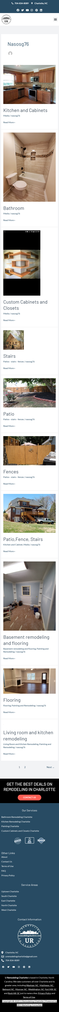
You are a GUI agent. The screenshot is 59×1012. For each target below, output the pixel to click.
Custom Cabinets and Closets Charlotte (20, 831)
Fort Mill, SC (51, 989)
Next (50, 767)
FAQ (3, 871)
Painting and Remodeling (23, 705)
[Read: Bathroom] (29, 167)
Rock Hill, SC (14, 993)
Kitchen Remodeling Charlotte (15, 821)
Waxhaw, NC (32, 985)
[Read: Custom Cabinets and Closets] (21, 262)
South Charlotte (9, 896)
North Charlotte (9, 905)
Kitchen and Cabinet (13, 544)
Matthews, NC (47, 985)
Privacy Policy (8, 875)
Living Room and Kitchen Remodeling (20, 744)
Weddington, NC (36, 989)
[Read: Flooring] (29, 681)
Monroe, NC (21, 989)
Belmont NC (8, 989)
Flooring (12, 700)
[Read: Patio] (29, 392)
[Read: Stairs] (13, 340)
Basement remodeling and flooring (19, 648)
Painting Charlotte (10, 826)
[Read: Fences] (29, 450)
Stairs (9, 356)
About (4, 857)
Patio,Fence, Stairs (23, 539)
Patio (8, 414)
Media (6, 115)
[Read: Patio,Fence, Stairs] (29, 513)
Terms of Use (7, 866)
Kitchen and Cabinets (25, 110)
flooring (7, 705)
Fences (11, 471)
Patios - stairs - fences (13, 361)
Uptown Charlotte (10, 891)
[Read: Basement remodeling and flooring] (29, 595)
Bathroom (13, 208)
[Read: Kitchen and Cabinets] (29, 84)
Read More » (9, 122)
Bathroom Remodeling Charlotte (16, 817)
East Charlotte (8, 900)
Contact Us (6, 861)
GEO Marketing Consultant (29, 1005)
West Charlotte (8, 910)
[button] (55, 19)
